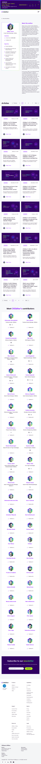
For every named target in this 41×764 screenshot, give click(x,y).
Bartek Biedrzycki (30, 514)
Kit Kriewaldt (30, 572)
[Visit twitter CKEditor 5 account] (5, 762)
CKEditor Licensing (30, 731)
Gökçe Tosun (8, 134)
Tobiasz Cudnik (11, 644)
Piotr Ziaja (11, 630)
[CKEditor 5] (5, 12)
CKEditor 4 (13, 688)
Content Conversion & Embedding (30, 693)
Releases (5, 118)
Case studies (29, 716)
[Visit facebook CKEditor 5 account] (3, 762)
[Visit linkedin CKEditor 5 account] (8, 762)
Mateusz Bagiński (30, 394)
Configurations (29, 700)
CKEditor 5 (13, 685)
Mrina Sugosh (11, 616)
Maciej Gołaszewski (11, 601)
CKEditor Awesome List (15, 733)
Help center (14, 712)
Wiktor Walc (30, 463)
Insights (13, 729)
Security (28, 710)
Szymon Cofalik (30, 445)
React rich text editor (15, 735)
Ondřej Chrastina (30, 410)
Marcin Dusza (11, 394)
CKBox (13, 690)
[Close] (39, 1)
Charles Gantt (30, 529)
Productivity (28, 688)
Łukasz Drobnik (11, 587)
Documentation (14, 710)
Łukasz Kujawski (30, 375)
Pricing (28, 708)
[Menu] (38, 12)
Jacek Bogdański (30, 356)
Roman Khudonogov (11, 445)
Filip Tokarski (11, 356)
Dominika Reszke (11, 558)
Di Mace (30, 543)
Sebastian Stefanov (30, 630)
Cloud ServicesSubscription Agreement (30, 734)
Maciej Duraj (30, 587)
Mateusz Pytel (11, 410)
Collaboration (29, 690)
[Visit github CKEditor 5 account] (11, 762)
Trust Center (28, 712)
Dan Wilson (11, 543)
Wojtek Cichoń (30, 482)
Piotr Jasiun (30, 616)
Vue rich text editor (15, 738)
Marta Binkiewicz (30, 601)
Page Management (30, 697)
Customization (29, 695)
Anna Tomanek (30, 500)
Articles (5, 182)
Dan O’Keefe (30, 320)
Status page (14, 716)
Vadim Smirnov (30, 644)
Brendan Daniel (11, 529)
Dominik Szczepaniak (11, 338)
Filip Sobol (30, 338)
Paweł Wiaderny (11, 428)
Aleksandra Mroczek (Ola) (11, 500)
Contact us (28, 714)
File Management (29, 702)
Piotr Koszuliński (30, 428)
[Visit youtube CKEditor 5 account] (13, 762)
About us (28, 719)
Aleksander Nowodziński (11, 320)
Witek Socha (11, 482)
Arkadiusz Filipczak (11, 514)
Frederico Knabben (11, 572)
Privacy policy (29, 727)
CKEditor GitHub (14, 714)
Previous (15, 103)
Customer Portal (14, 708)
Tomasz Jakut (11, 463)
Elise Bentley (30, 558)
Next (36, 103)
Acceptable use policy (30, 729)
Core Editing (28, 685)
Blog (12, 731)
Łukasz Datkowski (11, 375)
